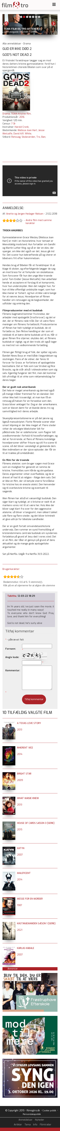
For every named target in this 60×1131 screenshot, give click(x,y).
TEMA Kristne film (21, 113)
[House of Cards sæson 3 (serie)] (8, 823)
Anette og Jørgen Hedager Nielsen (24, 213)
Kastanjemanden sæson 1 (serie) (36, 923)
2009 (20, 780)
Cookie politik (49, 1110)
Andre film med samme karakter (39, 222)
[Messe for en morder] (8, 898)
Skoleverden (28, 136)
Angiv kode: (12, 657)
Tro (38, 136)
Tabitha (11, 596)
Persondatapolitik (32, 1114)
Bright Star (24, 773)
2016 (21, 117)
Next (53, 23)
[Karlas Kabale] (8, 948)
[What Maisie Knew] (8, 798)
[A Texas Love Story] (8, 723)
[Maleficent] (8, 873)
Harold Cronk (22, 127)
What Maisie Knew (28, 798)
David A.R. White (22, 133)
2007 (20, 854)
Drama (6, 113)
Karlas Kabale (25, 948)
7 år (13, 123)
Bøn (43, 136)
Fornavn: (10, 648)
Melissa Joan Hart (27, 130)
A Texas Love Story (29, 723)
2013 (19, 729)
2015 (19, 829)
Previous (6, 23)
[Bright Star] (8, 773)
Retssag (15, 136)
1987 (19, 905)
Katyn (20, 848)
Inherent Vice (25, 747)
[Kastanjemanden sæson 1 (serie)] (8, 923)
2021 (19, 930)
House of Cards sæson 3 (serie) (35, 823)
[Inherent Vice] (8, 747)
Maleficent (24, 873)
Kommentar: (12, 670)
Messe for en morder (30, 898)
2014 (19, 754)
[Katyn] (8, 848)
